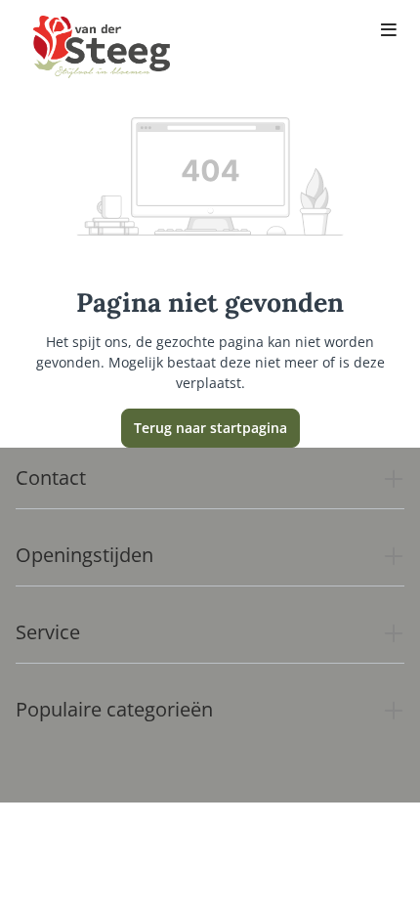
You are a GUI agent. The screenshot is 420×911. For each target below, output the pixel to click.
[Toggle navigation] (388, 31)
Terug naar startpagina (210, 427)
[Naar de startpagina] (102, 47)
